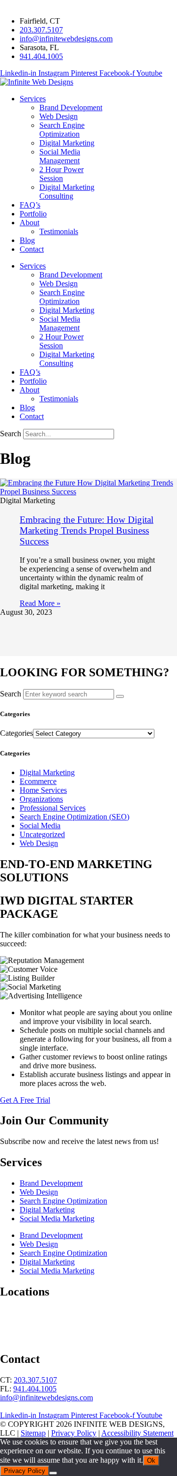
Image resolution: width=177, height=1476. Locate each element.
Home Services (43, 790)
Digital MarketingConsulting (66, 191)
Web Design (58, 116)
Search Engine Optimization (63, 1201)
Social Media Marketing (57, 1218)
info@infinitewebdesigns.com (46, 1397)
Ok (151, 1460)
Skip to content (23, 4)
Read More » (40, 603)
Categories (16, 733)
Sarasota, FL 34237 (30, 1321)
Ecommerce (38, 781)
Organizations (41, 799)
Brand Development (70, 107)
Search (10, 433)
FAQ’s (30, 205)
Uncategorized (42, 834)
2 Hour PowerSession (61, 173)
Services (33, 98)
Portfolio (33, 214)
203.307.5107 (35, 1380)
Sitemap (33, 1433)
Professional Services (53, 808)
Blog (27, 240)
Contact (32, 249)
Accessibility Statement (137, 1433)
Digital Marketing (66, 143)
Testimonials (58, 231)
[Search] (120, 696)
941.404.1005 (35, 1389)
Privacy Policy (73, 1433)
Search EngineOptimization (62, 129)
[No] (53, 1473)
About (29, 222)
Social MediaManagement (59, 156)
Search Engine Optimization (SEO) (74, 817)
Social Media (40, 825)
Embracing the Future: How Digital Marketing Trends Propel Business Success (86, 530)
